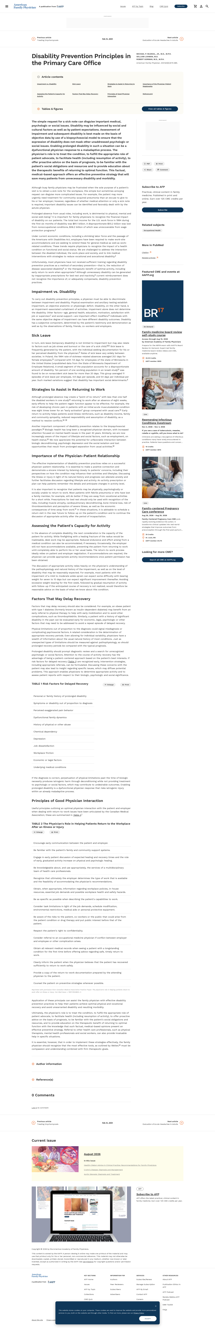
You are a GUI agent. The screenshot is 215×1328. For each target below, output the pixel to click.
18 (66, 420)
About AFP (167, 1279)
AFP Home (88, 1279)
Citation (145, 252)
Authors (113, 1279)
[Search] (207, 6)
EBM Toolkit (168, 1305)
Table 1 (72, 661)
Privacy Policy (139, 1313)
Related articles (149, 258)
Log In (34, 1108)
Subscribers (115, 1289)
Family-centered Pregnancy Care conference (160, 510)
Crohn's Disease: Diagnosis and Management (103, 1170)
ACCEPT (148, 1319)
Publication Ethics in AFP (171, 1285)
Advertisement (108, 16)
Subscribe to (147, 1194)
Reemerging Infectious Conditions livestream (157, 421)
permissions (88, 1262)
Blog (151, 6)
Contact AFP (141, 1294)
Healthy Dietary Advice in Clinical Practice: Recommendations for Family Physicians (120, 1165)
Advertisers (115, 1294)
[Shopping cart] (195, 6)
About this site (37, 1320)
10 (109, 346)
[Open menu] (6, 6)
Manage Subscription (145, 1284)
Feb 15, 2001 (107, 39)
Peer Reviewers (116, 1284)
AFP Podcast (168, 1292)
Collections (89, 1294)
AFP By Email (142, 1289)
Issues (123, 6)
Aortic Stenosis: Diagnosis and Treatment (102, 1174)
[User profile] (201, 6)
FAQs (165, 1310)
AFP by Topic (137, 6)
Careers (139, 1299)
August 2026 (92, 1154)
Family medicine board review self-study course (162, 333)
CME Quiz (164, 6)
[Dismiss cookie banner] (156, 1306)
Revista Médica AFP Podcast (171, 1298)
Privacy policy (51, 1320)
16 (63, 420)
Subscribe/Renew (144, 1279)
